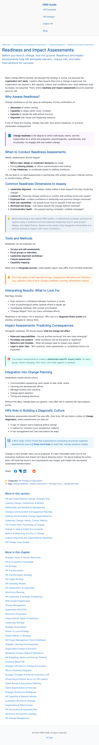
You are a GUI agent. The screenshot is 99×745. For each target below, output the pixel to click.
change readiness (21, 484)
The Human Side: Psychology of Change (25, 524)
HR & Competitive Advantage (19, 562)
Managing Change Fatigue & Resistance (24, 653)
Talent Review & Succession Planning (23, 683)
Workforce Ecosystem (16, 614)
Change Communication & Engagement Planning (28, 511)
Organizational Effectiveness (19, 705)
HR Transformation (14, 570)
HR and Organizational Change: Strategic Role (27, 498)
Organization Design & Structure (20, 648)
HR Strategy (49, 16)
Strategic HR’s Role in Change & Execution (25, 666)
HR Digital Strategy (14, 579)
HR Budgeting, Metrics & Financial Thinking (26, 657)
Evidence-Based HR (14, 661)
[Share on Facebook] (15, 471)
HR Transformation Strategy (18, 575)
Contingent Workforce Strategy (20, 700)
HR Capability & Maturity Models (21, 696)
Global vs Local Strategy (17, 631)
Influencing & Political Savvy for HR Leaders (26, 679)
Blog (45, 30)
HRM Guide (49, 4)
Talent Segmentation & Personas (20, 687)
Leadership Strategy (15, 622)
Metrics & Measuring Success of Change (24, 533)
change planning (71, 484)
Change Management (15, 605)
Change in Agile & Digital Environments (24, 529)
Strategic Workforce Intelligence (20, 692)
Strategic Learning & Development (21, 644)
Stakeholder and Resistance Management (25, 507)
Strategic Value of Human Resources (23, 557)
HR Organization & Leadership (19, 588)
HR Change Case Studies (17, 542)
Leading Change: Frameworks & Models (24, 503)
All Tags (49, 737)
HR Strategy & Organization (30, 481)
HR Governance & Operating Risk (21, 709)
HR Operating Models (15, 583)
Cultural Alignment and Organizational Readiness (28, 537)
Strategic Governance (15, 627)
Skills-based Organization (17, 601)
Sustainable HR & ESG (15, 609)
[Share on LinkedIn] (24, 471)
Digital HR (48, 23)
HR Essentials (49, 9)
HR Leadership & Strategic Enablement (24, 596)
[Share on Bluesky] (29, 471)
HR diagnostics (55, 484)
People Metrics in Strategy (18, 635)
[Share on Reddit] (34, 471)
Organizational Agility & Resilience (21, 618)
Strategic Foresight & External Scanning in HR (27, 674)
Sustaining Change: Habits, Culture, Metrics (26, 520)
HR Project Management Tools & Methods (25, 640)
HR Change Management (17, 718)
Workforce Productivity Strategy (20, 714)
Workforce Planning (14, 592)
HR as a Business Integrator (18, 670)
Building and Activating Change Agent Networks (28, 516)
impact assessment (38, 484)
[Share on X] (20, 471)
